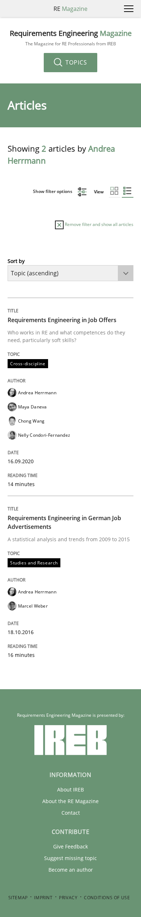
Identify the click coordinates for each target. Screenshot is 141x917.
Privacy (68, 898)
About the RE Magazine (70, 801)
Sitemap (18, 898)
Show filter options (53, 191)
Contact (70, 812)
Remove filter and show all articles (98, 224)
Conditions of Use (107, 898)
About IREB (70, 789)
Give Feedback (70, 846)
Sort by (16, 261)
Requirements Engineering (71, 38)
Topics (75, 62)
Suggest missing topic (70, 858)
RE (70, 9)
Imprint (43, 898)
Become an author (70, 869)
